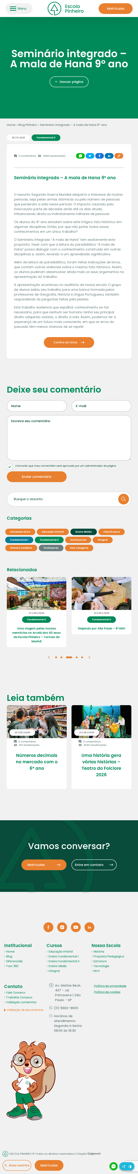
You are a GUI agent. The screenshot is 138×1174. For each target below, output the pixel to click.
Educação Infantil (61, 952)
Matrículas (115, 8)
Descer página (71, 81)
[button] (48, 657)
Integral (54, 971)
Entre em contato (89, 865)
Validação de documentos (25, 1010)
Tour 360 (12, 966)
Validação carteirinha (21, 1002)
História (98, 952)
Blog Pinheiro (27, 125)
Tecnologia (101, 966)
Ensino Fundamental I (64, 956)
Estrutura (100, 961)
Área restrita (19, 1165)
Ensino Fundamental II (64, 961)
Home (11, 125)
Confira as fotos (65, 342)
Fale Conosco (15, 993)
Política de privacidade (110, 986)
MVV (96, 971)
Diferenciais (14, 961)
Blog (9, 956)
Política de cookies (107, 992)
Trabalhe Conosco (19, 997)
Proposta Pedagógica (108, 956)
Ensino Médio (58, 966)
